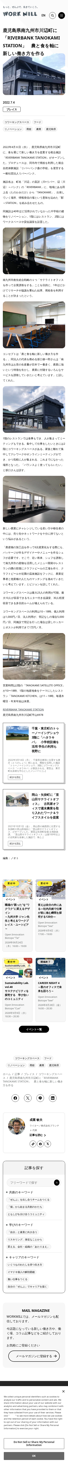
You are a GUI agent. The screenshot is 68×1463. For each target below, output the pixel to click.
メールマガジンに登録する (34, 1356)
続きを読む (15, 777)
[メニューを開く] (61, 15)
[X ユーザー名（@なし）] (47, 1144)
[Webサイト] (33, 1144)
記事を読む (37, 1135)
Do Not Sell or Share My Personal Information (34, 1443)
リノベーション (13, 129)
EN (43, 15)
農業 (38, 129)
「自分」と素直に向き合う (22, 1232)
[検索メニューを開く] (52, 15)
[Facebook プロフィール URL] (40, 1144)
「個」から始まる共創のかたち (25, 1206)
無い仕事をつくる (17, 1279)
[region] (34, 1424)
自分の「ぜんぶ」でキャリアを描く (27, 1286)
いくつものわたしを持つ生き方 (25, 1264)
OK (34, 1456)
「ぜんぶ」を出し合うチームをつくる (28, 1199)
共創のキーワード (21, 1192)
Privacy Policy (12, 1431)
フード (37, 122)
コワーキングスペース (17, 122)
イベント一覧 (34, 1029)
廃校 (28, 129)
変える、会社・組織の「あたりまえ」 (28, 1246)
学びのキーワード (21, 1225)
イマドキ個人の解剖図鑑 (21, 1272)
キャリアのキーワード (24, 1257)
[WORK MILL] (20, 13)
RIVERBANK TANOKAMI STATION (23, 709)
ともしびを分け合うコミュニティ (26, 1214)
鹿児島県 (51, 129)
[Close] (63, 1391)
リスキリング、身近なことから (25, 1239)
